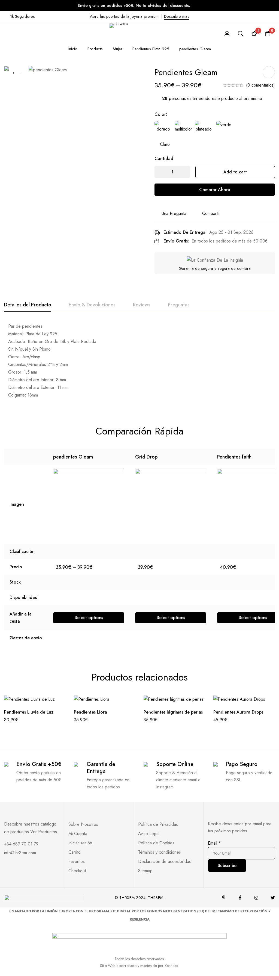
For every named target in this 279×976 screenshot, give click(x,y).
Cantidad (163, 158)
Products (95, 49)
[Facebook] (240, 897)
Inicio (72, 49)
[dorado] (163, 130)
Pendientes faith (234, 456)
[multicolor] (183, 130)
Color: (160, 114)
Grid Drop (146, 456)
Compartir (211, 213)
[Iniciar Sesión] (227, 34)
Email (214, 843)
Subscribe (227, 865)
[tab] (27, 305)
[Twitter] (273, 897)
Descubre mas (176, 16)
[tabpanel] (139, 361)
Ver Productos (43, 832)
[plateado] (203, 130)
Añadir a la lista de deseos (269, 72)
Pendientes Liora (90, 712)
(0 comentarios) (260, 85)
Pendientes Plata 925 (150, 49)
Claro (165, 144)
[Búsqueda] (240, 34)
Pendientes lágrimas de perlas (173, 712)
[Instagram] (256, 897)
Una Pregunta (174, 213)
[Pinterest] (224, 897)
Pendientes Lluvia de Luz (28, 712)
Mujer (117, 49)
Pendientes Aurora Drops (238, 712)
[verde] (224, 130)
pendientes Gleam (73, 456)
